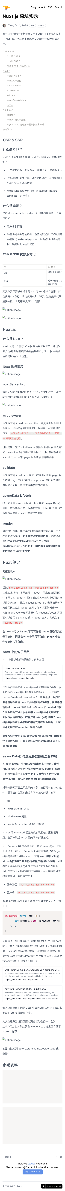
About (41, 7)
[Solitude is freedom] (6, 7)
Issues (31, 1164)
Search (58, 7)
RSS (50, 7)
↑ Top (59, 1157)
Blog (33, 7)
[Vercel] (51, 1186)
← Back (7, 1157)
